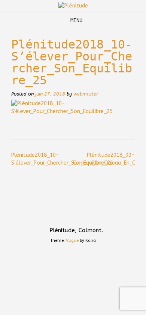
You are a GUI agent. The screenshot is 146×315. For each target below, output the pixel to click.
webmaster (85, 94)
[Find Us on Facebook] (80, 214)
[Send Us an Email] (66, 214)
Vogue (72, 240)
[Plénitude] (73, 6)
